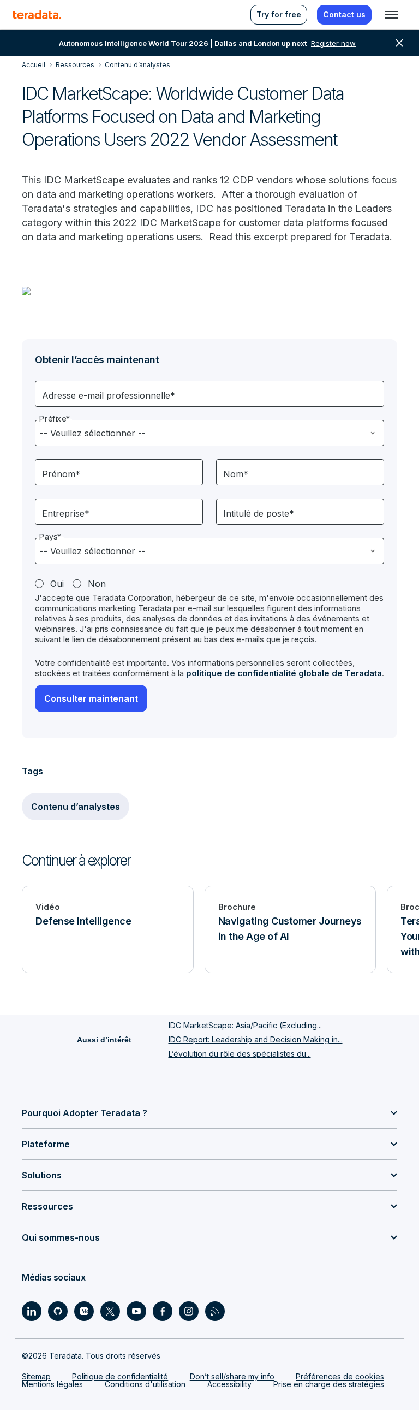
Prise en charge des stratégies (328, 1384)
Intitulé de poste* (258, 513)
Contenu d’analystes (75, 806)
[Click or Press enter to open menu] (391, 14)
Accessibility (229, 1384)
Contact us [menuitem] (344, 14)
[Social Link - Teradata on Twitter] (110, 1311)
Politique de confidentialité (120, 1376)
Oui (57, 583)
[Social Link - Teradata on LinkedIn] (31, 1311)
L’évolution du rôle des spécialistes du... (240, 1053)
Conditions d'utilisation (145, 1384)
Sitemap (36, 1376)
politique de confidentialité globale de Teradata (284, 673)
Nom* (235, 474)
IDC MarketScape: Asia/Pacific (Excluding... (245, 1025)
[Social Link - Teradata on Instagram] (189, 1311)
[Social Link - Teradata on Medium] (84, 1311)
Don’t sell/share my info (232, 1376)
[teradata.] (37, 14)
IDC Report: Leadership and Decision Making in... (256, 1039)
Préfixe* (54, 419)
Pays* (50, 537)
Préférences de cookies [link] (340, 1376)
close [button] (399, 43)
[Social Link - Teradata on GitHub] (58, 1311)
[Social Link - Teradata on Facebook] (162, 1311)
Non (97, 583)
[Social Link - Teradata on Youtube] (136, 1311)
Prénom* (61, 474)
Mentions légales (52, 1384)
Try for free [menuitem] (278, 14)
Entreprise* (65, 513)
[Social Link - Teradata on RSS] (215, 1311)
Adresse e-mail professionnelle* (108, 395)
